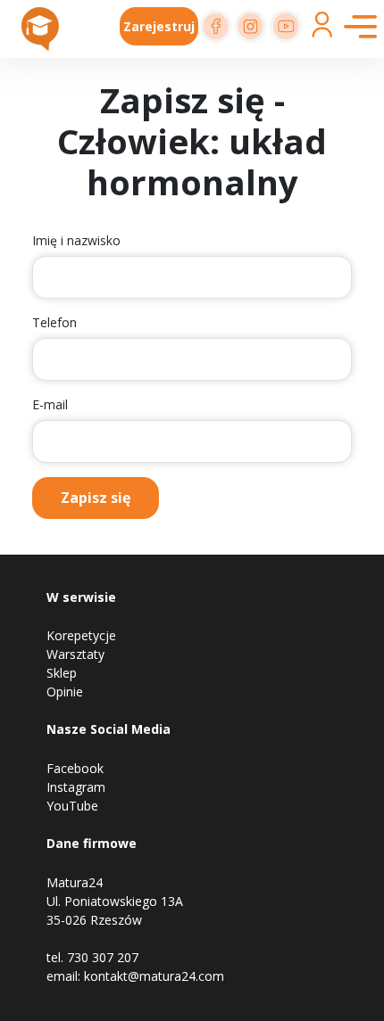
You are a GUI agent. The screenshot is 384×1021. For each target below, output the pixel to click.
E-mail (50, 404)
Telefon (54, 322)
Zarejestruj (159, 26)
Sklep (61, 672)
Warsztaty (75, 654)
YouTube (72, 805)
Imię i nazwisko (76, 240)
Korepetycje (81, 635)
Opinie (64, 691)
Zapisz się (95, 497)
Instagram (75, 786)
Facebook (75, 768)
